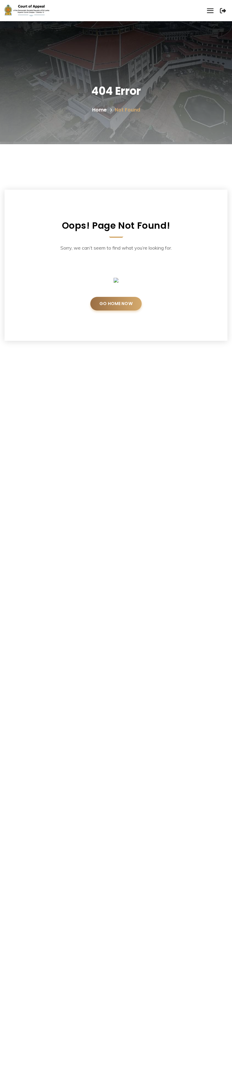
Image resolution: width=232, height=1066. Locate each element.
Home (99, 109)
